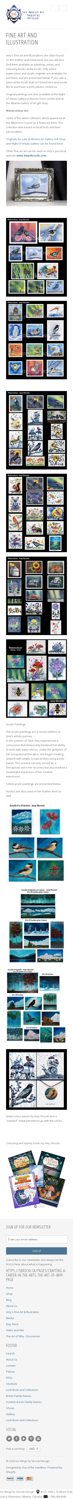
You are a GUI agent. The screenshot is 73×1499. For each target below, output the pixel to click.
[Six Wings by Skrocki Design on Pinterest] (31, 1439)
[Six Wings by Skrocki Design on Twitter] (9, 1439)
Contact (10, 1365)
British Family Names (18, 1396)
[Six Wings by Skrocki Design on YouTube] (24, 1439)
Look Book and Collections (22, 1390)
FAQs (9, 1378)
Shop (9, 1294)
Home (9, 1288)
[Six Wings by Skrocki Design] (26, 14)
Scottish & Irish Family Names (24, 1402)
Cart (63, 8)
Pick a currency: (16, 1448)
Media (10, 1318)
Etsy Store (12, 1324)
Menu (55, 8)
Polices (10, 1371)
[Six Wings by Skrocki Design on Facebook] (17, 1439)
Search (10, 1353)
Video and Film (15, 1330)
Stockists (11, 1384)
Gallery (10, 1414)
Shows (10, 1408)
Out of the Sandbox (34, 1467)
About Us (11, 1306)
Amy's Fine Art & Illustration (22, 1312)
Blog (8, 1300)
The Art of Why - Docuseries (23, 1336)
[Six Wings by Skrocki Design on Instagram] (39, 1439)
